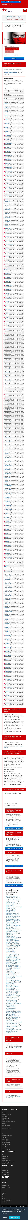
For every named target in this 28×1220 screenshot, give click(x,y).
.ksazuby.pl (7, 297)
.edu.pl (6, 199)
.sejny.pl (7, 529)
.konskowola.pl (7, 87)
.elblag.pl (7, 201)
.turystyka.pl (8, 635)
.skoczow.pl (7, 545)
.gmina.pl (7, 213)
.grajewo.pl (7, 228)
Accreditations (5, 1172)
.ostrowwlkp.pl (8, 441)
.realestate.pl (8, 509)
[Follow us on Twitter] (6, 1177)
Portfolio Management (7, 1135)
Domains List (5, 1116)
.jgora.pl (7, 248)
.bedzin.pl (7, 147)
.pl (5, 99)
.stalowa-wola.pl (11, 1000)
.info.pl (6, 111)
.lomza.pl (7, 325)
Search (14, 58)
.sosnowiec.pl (8, 557)
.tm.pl (6, 619)
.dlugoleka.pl (8, 195)
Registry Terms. (15, 1087)
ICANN (13, 818)
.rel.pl (6, 513)
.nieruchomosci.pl (8, 390)
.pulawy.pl (7, 497)
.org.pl (6, 119)
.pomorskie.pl (8, 469)
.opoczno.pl (8, 421)
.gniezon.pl (7, 217)
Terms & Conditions (7, 1149)
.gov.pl (6, 225)
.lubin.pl (7, 333)
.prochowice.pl (8, 485)
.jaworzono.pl (8, 240)
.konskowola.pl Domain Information (14, 848)
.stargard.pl (8, 575)
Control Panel (5, 1185)
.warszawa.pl (8, 655)
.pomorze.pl (8, 473)
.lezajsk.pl (7, 317)
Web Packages (6, 1142)
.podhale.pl (8, 457)
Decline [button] (5, 1217)
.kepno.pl (7, 273)
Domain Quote (6, 1125)
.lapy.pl (6, 305)
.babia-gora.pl (8, 143)
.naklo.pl (7, 384)
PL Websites (21, 17)
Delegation (5, 1156)
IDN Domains (5, 1118)
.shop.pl (7, 537)
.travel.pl (7, 627)
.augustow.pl (8, 135)
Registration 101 (6, 1160)
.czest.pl (7, 191)
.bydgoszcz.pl (8, 175)
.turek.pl (7, 631)
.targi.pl (7, 607)
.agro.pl (7, 123)
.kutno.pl (7, 301)
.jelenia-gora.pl (9, 244)
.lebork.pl (7, 309)
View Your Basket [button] (15, 1)
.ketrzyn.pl (7, 277)
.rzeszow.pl (7, 521)
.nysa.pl (7, 401)
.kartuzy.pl (7, 260)
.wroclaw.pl (7, 683)
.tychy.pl (7, 639)
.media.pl (7, 360)
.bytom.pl (7, 179)
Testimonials (5, 1174)
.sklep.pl (7, 541)
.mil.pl (6, 376)
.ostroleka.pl (8, 433)
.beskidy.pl (7, 151)
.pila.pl (6, 449)
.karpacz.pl (7, 256)
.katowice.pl (8, 264)
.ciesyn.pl (7, 183)
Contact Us (5, 1170)
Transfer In (5, 1137)
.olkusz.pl (7, 413)
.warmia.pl (7, 651)
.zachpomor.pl (8, 687)
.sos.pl (6, 561)
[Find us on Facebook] (3, 1177)
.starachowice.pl (8, 571)
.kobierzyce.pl (8, 285)
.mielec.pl (7, 368)
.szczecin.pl (8, 595)
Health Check (5, 1139)
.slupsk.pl (7, 553)
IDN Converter (5, 1120)
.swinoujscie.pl (8, 591)
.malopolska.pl (8, 348)
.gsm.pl (6, 232)
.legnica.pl (7, 313)
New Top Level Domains (8, 1121)
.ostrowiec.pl (8, 437)
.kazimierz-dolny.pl (12, 931)
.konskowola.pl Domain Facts (14, 866)
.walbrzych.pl (8, 647)
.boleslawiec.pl (8, 171)
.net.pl (6, 115)
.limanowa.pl (8, 321)
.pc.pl (6, 445)
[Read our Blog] (8, 1177)
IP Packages (5, 1133)
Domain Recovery (6, 1128)
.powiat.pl (7, 477)
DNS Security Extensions (8, 1162)
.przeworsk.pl (8, 493)
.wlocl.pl (7, 675)
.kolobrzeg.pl (8, 289)
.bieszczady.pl (8, 167)
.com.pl (6, 107)
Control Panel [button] (5, 1)
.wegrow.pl (7, 663)
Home (3, 1113)
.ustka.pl (7, 643)
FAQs (3, 1148)
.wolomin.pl (7, 679)
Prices (3, 1123)
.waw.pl (6, 659)
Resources (5, 1163)
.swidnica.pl (8, 583)
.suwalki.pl (7, 579)
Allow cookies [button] (14, 1217)
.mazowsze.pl (8, 352)
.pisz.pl (6, 453)
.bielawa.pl (7, 163)
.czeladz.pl (7, 187)
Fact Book (4, 1155)
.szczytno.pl (8, 599)
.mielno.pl (7, 372)
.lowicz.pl (7, 329)
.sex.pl (6, 533)
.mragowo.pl (8, 380)
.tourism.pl (7, 623)
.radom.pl (7, 501)
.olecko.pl (7, 409)
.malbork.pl (7, 344)
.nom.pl (6, 394)
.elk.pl (6, 205)
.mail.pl (6, 341)
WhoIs (4, 1146)
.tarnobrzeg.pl (8, 611)
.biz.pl (6, 103)
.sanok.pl (7, 525)
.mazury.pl (7, 356)
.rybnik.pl (7, 517)
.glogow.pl (7, 209)
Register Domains (6, 1114)
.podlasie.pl (8, 461)
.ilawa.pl (7, 236)
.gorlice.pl (7, 221)
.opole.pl (7, 425)
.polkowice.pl (8, 465)
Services (4, 1127)
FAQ (3, 1196)
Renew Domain (6, 1187)
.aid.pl (6, 127)
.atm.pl (6, 131)
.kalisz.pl (7, 252)
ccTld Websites (17, 16)
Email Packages (6, 1144)
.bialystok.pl (8, 159)
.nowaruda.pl (8, 398)
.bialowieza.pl (8, 155)
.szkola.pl (7, 603)
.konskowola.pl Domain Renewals (14, 885)
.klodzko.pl (7, 281)
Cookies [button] (4, 1213)
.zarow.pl (7, 695)
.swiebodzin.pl (8, 587)
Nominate (9, 16)
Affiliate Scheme (6, 1141)
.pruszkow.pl (8, 489)
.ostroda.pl (7, 429)
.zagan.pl (7, 691)
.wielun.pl (7, 667)
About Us (4, 1169)
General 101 (5, 1158)
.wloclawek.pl (8, 671)
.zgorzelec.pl (8, 703)
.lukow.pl (7, 337)
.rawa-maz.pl (8, 505)
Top (3, 1195)
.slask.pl (7, 549)
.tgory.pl (7, 615)
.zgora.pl (7, 699)
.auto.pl (7, 139)
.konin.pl (7, 293)
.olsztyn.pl (7, 417)
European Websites (11, 17)
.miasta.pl (7, 364)
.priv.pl (6, 481)
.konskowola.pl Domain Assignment (14, 828)
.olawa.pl (7, 406)
